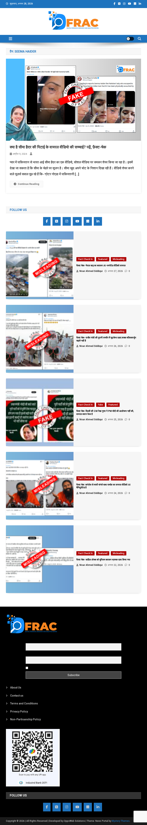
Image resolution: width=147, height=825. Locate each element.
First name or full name (40, 640)
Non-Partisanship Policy (25, 719)
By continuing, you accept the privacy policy (55, 667)
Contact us (16, 695)
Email (29, 654)
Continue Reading (28, 184)
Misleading (118, 259)
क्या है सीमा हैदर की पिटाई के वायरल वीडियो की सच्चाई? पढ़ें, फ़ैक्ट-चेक (58, 147)
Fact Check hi (85, 259)
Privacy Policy (19, 711)
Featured (102, 259)
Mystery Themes (121, 821)
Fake (100, 404)
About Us (15, 687)
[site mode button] (130, 39)
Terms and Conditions (24, 703)
